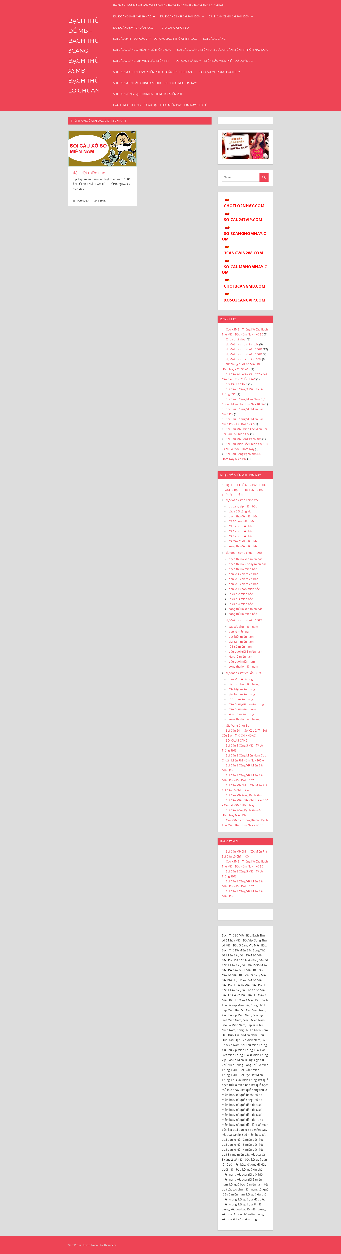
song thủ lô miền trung (244, 719)
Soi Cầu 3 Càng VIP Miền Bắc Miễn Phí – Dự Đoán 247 (215, 60)
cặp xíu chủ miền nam (243, 627)
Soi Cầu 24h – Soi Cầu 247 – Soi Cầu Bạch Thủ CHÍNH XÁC (155, 38)
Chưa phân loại (236, 339)
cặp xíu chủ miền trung (244, 684)
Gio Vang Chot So (175, 27)
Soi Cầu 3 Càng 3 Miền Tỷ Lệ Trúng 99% (142, 49)
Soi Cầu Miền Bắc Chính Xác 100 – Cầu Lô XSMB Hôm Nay (155, 83)
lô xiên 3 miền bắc (241, 599)
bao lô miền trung (241, 679)
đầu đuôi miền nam (242, 661)
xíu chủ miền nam (241, 656)
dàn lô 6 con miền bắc (243, 579)
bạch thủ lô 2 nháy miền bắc (247, 564)
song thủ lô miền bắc (243, 614)
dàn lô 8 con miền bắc (243, 584)
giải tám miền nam (241, 642)
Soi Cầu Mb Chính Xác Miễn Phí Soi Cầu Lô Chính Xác (153, 72)
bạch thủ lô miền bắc (243, 569)
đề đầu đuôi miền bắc (243, 541)
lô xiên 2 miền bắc (241, 594)
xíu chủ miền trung (241, 714)
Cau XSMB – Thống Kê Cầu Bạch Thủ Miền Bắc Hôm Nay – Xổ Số (160, 105)
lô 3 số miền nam (240, 647)
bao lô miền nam (240, 632)
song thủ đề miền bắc (243, 546)
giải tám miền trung (242, 694)
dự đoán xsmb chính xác (132, 16)
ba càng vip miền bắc (243, 506)
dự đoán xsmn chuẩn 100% (229, 16)
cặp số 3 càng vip (240, 511)
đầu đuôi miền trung (242, 709)
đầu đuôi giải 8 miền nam (245, 652)
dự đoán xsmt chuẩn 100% (133, 27)
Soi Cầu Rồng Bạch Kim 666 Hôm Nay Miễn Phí (147, 94)
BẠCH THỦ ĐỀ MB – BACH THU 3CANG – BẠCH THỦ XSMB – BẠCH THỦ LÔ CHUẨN (168, 5)
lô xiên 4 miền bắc (241, 604)
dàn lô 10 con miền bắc (244, 589)
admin (102, 200)
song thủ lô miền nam (243, 666)
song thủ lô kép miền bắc (245, 609)
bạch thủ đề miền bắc (243, 516)
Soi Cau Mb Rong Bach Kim (219, 72)
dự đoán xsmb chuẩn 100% (180, 16)
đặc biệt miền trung (242, 689)
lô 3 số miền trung (241, 699)
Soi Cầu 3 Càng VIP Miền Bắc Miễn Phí (141, 60)
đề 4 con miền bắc (241, 526)
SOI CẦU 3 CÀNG (214, 38)
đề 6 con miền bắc (241, 531)
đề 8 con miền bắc (241, 536)
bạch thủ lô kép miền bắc (245, 559)
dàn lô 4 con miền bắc (243, 574)
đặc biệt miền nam (90, 173)
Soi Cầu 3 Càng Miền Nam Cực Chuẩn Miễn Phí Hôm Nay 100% (222, 49)
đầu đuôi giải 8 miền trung (246, 704)
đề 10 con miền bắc (242, 521)
